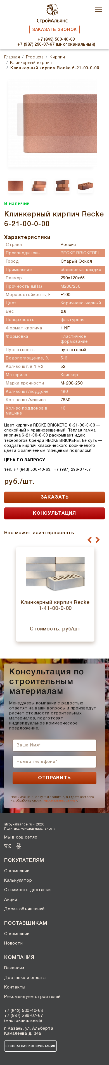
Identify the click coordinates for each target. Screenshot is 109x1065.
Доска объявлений (24, 909)
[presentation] (89, 540)
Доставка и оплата (25, 978)
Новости (13, 943)
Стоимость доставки (27, 890)
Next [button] (101, 197)
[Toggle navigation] (98, 10)
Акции (10, 900)
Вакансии (14, 968)
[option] (50, 123)
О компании (17, 871)
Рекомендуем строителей (32, 997)
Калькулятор (18, 880)
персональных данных (59, 800)
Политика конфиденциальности (30, 828)
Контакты (14, 987)
